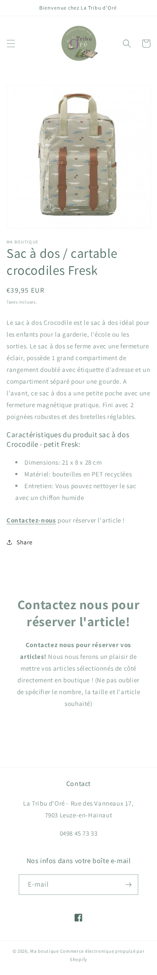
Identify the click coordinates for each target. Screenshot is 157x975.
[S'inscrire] (128, 884)
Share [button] (25, 542)
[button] (10, 43)
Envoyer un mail (79, 728)
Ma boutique (44, 951)
